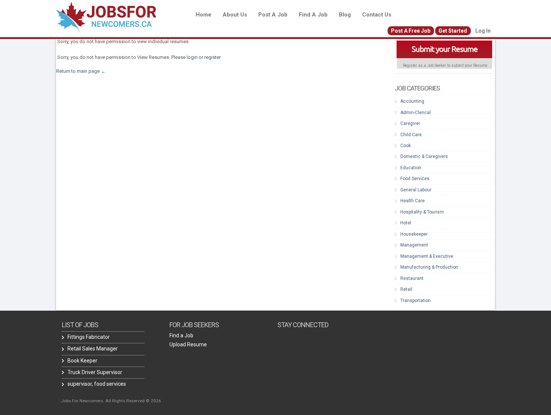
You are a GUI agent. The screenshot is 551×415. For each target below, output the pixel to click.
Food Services (415, 178)
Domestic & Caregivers (424, 156)
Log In (483, 31)
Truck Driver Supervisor (94, 372)
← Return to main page (81, 71)
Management (414, 245)
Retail (406, 289)
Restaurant (412, 278)
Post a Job (272, 14)
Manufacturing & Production (429, 267)
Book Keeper (82, 361)
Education (410, 167)
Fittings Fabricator (88, 337)
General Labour (415, 189)
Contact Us (376, 14)
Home (203, 14)
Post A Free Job (410, 31)
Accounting (412, 101)
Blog (345, 14)
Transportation (415, 300)
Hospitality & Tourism (422, 212)
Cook (405, 145)
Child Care (411, 134)
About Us (235, 14)
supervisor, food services (96, 384)
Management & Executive (426, 256)
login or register (204, 57)
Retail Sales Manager (92, 349)
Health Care (412, 200)
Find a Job (313, 14)
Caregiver (410, 123)
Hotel (405, 223)
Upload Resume (188, 344)
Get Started (453, 31)
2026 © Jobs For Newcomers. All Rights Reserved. (110, 400)
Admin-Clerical (415, 112)
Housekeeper (414, 234)
